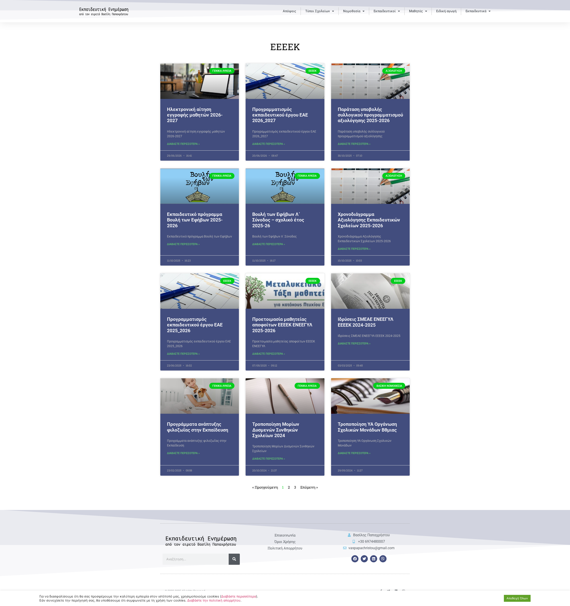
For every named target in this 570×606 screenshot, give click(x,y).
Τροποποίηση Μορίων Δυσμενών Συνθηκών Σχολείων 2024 (275, 430)
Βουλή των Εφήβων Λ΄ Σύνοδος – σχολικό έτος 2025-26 (278, 220)
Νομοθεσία (351, 11)
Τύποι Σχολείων (317, 11)
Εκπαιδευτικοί (385, 11)
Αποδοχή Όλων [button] (517, 598)
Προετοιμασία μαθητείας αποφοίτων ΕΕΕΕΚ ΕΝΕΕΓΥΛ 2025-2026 (282, 325)
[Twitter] (364, 558)
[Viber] (383, 558)
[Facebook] (354, 558)
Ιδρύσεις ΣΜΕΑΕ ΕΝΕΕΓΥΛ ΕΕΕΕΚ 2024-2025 (365, 322)
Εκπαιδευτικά (476, 11)
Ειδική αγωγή (446, 11)
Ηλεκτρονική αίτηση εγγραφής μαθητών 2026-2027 (195, 115)
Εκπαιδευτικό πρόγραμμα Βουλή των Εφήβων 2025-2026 (195, 220)
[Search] (234, 559)
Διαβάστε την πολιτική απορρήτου (213, 600)
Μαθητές (416, 11)
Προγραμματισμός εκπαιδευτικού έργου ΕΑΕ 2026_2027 (280, 115)
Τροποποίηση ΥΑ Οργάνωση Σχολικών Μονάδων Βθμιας (367, 427)
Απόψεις (289, 11)
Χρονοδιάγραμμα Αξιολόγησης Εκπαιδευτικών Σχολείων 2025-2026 (369, 220)
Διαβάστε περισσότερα (238, 596)
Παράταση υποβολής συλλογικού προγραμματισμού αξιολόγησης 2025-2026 (370, 115)
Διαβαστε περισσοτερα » (183, 143)
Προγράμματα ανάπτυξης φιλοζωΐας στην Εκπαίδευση (197, 427)
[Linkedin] (373, 558)
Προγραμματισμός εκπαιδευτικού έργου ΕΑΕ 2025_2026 (195, 325)
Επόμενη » (309, 487)
